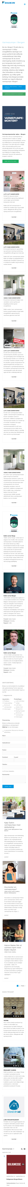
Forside (9, 829)
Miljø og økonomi (15, 829)
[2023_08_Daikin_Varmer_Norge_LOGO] (14, 513)
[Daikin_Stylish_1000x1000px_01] (14, 171)
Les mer (6, 857)
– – (14, 217)
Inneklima (17, 891)
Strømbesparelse (12, 892)
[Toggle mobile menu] (25, 4)
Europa (9, 891)
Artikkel (6, 829)
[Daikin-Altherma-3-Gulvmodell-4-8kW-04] (14, 224)
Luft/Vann (18, 705)
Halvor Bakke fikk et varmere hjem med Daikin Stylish (13, 947)
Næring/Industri (20, 711)
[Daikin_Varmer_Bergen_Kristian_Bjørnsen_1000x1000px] (14, 630)
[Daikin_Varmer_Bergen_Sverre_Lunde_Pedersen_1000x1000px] (14, 573)
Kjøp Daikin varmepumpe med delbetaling (12, 825)
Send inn (8, 786)
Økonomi (6, 830)
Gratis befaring (8, 703)
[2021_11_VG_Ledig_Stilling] (14, 106)
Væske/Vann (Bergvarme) (19, 708)
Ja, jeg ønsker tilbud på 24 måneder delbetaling (13, 731)
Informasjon (7, 709)
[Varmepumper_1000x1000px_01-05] (14, 275)
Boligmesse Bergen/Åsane (14, 1179)
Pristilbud (6, 701)
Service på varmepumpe (8, 706)
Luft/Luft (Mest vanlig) (20, 702)
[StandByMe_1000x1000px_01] (14, 1097)
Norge (21, 829)
